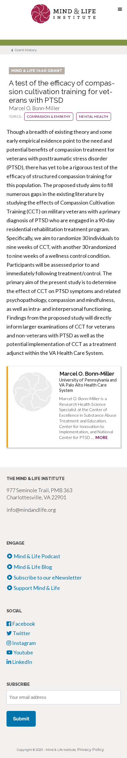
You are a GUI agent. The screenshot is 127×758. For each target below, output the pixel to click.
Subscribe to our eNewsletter (48, 577)
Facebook (23, 623)
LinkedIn (21, 662)
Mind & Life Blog (33, 567)
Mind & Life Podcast (37, 556)
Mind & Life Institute (61, 750)
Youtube (22, 652)
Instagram (23, 643)
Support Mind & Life (37, 588)
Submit (21, 719)
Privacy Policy (90, 749)
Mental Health (93, 116)
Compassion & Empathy (49, 116)
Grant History (25, 50)
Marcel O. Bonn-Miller (87, 373)
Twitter (21, 633)
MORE (101, 437)
